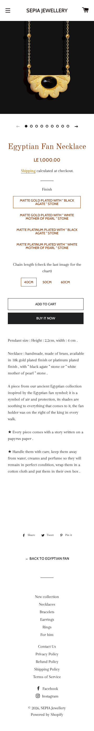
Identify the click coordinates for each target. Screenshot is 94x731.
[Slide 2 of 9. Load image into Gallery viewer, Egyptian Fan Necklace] (31, 126)
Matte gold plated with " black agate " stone (47, 202)
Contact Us (47, 646)
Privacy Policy (47, 654)
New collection (47, 596)
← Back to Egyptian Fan (47, 558)
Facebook (50, 688)
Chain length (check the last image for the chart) (47, 267)
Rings (47, 627)
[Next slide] (76, 126)
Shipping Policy (47, 669)
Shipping (28, 170)
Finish (47, 189)
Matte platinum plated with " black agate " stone (47, 231)
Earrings (47, 619)
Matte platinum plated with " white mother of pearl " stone (46, 246)
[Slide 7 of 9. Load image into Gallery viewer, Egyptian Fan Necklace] (57, 126)
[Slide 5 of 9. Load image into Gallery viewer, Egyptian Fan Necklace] (47, 126)
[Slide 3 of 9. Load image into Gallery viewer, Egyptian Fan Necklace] (36, 126)
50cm (47, 282)
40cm (28, 282)
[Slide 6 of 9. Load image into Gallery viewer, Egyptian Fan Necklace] (52, 126)
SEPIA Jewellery (47, 10)
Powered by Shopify (47, 714)
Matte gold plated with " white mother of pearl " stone (47, 216)
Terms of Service (47, 676)
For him (47, 634)
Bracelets (47, 612)
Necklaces (47, 604)
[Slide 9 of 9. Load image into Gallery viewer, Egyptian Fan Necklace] (67, 126)
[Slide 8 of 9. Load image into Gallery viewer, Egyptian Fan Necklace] (62, 126)
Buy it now (45, 318)
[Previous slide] (18, 126)
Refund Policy (47, 661)
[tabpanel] (47, 67)
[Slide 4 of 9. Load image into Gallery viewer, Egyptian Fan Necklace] (41, 126)
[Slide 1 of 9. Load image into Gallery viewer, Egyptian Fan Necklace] (26, 126)
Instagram (49, 696)
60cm (65, 282)
